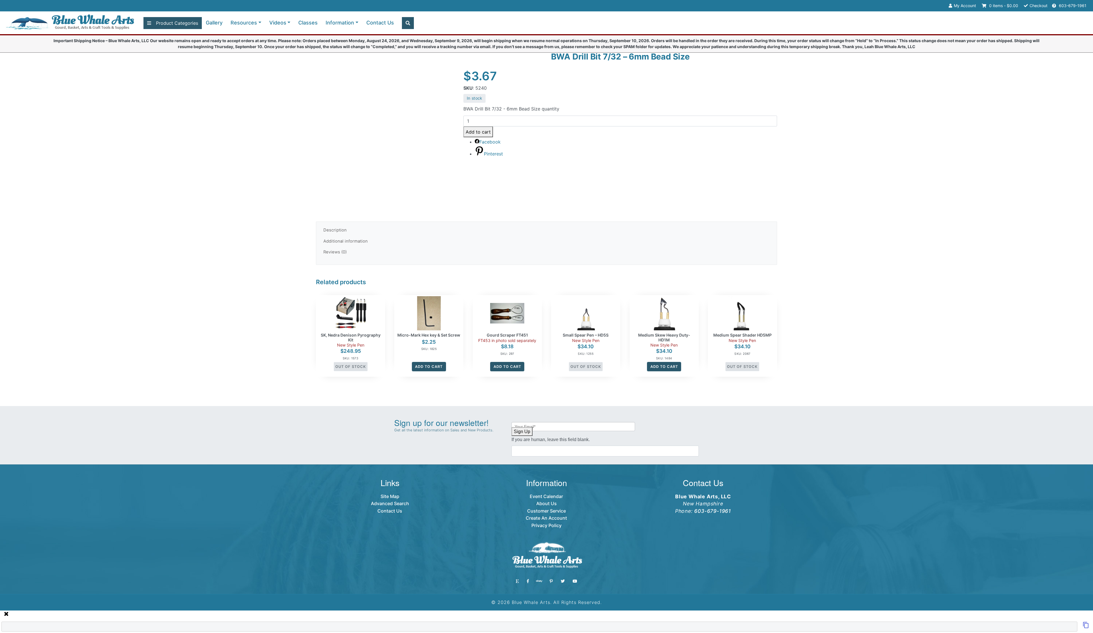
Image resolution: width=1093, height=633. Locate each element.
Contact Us (380, 23)
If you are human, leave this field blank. (550, 439)
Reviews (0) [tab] (335, 252)
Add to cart (478, 132)
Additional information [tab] (345, 241)
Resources (244, 23)
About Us (546, 503)
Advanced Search (390, 503)
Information (340, 23)
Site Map (390, 496)
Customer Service (546, 511)
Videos (277, 23)
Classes (308, 23)
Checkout (1038, 5)
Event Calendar (546, 496)
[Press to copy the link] (1086, 626)
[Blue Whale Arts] (70, 23)
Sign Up (522, 431)
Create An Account (546, 518)
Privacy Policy (546, 525)
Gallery (214, 23)
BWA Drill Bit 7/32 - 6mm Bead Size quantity (511, 109)
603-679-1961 (1072, 5)
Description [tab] (335, 230)
